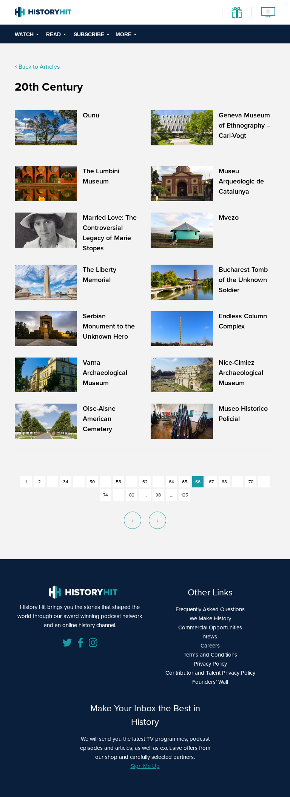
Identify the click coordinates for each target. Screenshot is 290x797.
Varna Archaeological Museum (105, 373)
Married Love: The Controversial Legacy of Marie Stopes (110, 233)
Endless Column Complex (243, 321)
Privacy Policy (210, 664)
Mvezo (229, 217)
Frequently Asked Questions (210, 609)
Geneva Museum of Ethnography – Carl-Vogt (245, 125)
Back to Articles (38, 66)
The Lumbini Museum (101, 176)
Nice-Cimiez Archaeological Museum (241, 373)
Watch (24, 34)
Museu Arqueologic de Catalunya (241, 181)
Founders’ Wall (210, 682)
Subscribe (89, 34)
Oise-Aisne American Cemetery (99, 419)
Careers (210, 645)
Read (53, 34)
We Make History (210, 618)
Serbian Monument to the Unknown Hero (109, 326)
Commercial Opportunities (210, 627)
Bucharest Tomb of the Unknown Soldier (243, 280)
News (210, 636)
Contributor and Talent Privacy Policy (210, 673)
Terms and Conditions (210, 655)
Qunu (91, 115)
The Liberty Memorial (99, 275)
